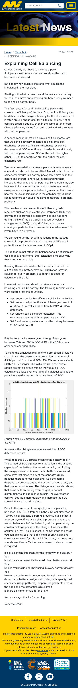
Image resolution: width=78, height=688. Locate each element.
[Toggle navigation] (71, 5)
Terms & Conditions (37, 620)
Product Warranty (26, 628)
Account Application (50, 628)
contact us (42, 650)
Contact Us (17, 620)
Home (7, 52)
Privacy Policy (59, 620)
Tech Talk (20, 52)
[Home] (12, 5)
